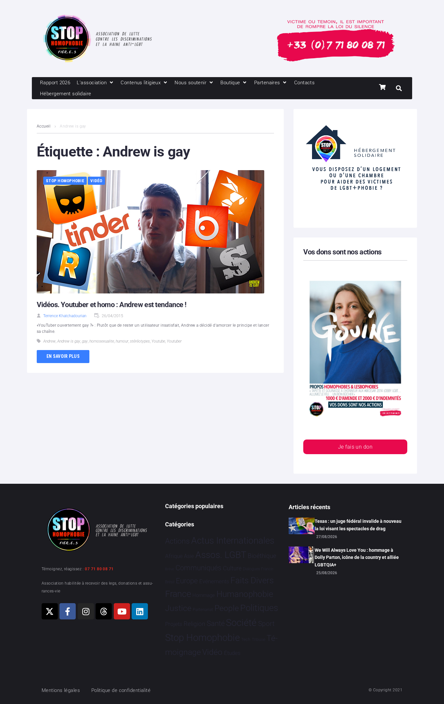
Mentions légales (61, 690)
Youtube (158, 341)
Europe (187, 581)
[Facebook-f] (67, 611)
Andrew (49, 341)
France (178, 594)
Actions (177, 541)
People (227, 608)
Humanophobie (244, 594)
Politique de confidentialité (121, 690)
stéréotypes (140, 341)
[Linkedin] (140, 611)
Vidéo (96, 180)
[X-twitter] (50, 611)
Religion (194, 624)
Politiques (259, 608)
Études (232, 653)
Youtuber (174, 341)
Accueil (43, 126)
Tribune (258, 639)
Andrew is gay (68, 341)
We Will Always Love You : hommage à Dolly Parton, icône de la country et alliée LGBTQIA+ (357, 557)
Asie (189, 556)
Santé (216, 623)
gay (85, 341)
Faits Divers (252, 580)
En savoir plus (63, 356)
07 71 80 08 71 (99, 569)
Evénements (214, 581)
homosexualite (101, 341)
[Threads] (104, 611)
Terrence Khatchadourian (64, 316)
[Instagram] (86, 611)
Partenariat (203, 609)
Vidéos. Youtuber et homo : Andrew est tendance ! (112, 305)
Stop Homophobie (65, 180)
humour (122, 341)
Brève (169, 569)
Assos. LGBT (220, 554)
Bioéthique (262, 556)
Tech (245, 639)
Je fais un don (355, 447)
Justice (178, 608)
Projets (173, 624)
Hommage (203, 595)
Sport (266, 624)
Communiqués (198, 568)
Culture (232, 568)
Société (241, 622)
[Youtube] (122, 611)
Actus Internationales (232, 540)
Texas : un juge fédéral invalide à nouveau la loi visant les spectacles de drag (358, 525)
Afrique (174, 556)
